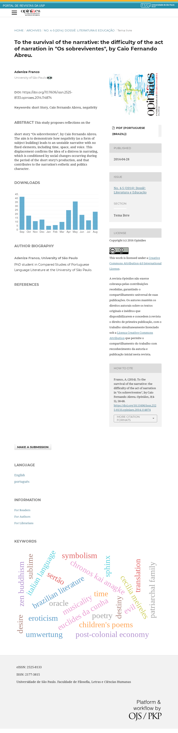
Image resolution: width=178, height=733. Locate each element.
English (19, 475)
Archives (33, 30)
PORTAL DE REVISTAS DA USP (24, 5)
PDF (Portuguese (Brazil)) (128, 131)
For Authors (22, 516)
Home (19, 30)
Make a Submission (33, 447)
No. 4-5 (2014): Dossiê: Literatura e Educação (79, 30)
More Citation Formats (128, 418)
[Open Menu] (14, 12)
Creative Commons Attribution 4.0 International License (135, 263)
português (21, 481)
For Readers (22, 510)
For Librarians (23, 523)
